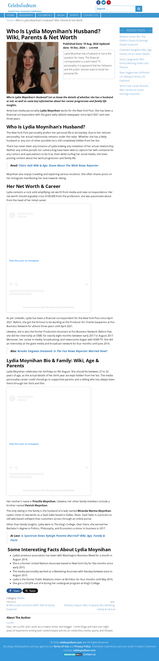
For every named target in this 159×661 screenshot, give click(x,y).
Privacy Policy (82, 646)
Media (61, 15)
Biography (26, 15)
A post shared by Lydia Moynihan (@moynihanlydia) (48, 307)
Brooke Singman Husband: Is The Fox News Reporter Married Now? (62, 351)
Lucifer (93, 47)
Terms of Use (61, 646)
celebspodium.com (70, 642)
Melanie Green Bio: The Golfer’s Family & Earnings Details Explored (134, 40)
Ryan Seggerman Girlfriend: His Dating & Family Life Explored (135, 76)
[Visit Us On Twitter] (103, 2)
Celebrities (45, 15)
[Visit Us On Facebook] (98, 2)
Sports (74, 15)
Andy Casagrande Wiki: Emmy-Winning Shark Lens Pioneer (134, 63)
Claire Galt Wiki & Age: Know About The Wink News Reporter (58, 165)
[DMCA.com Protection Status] (72, 654)
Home (10, 15)
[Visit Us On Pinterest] (108, 2)
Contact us (91, 15)
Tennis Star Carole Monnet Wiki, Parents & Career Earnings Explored (134, 90)
